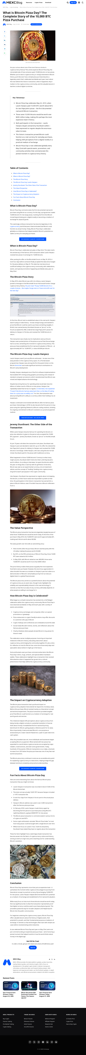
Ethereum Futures (29, 1021)
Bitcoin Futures (28, 1018)
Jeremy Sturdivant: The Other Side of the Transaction (30, 185)
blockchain (18, 365)
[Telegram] (4, 48)
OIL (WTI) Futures (29, 1027)
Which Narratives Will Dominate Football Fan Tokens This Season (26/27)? (29, 995)
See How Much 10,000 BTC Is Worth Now (32, 239)
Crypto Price (69, 1021)
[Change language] (79, 3)
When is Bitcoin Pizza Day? (21, 176)
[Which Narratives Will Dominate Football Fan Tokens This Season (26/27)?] (29, 985)
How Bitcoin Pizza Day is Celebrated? (25, 191)
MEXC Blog (5, 7)
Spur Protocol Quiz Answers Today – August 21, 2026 (45, 994)
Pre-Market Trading (8, 1024)
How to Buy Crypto (71, 1024)
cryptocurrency (15, 226)
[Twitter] (4, 36)
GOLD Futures (28, 1024)
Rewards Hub (49, 1024)
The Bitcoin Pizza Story (20, 179)
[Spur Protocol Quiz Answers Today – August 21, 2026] (47, 985)
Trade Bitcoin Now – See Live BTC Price (32, 417)
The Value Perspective (20, 188)
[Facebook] (4, 31)
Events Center (49, 1027)
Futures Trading (7, 1021)
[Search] (68, 2)
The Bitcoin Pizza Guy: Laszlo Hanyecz (25, 182)
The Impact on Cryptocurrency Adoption (26, 194)
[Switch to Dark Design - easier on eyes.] (82, 2)
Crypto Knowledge (14, 7)
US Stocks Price (70, 1018)
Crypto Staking (7, 1027)
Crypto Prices (38, 2)
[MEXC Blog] (12, 2)
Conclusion (16, 200)
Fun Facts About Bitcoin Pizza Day (24, 197)
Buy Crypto (6, 1018)
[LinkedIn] (4, 40)
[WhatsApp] (4, 53)
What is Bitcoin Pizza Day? (21, 173)
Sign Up (73, 2)
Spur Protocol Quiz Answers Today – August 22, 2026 (9, 994)
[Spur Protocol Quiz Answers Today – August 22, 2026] (11, 985)
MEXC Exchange (45, 1049)
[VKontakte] (4, 44)
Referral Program (50, 1018)
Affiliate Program (50, 1021)
